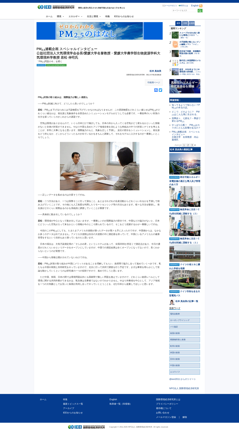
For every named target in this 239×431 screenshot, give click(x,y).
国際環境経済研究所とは (168, 399)
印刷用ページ (154, 82)
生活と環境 (92, 16)
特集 (107, 16)
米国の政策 (175, 352)
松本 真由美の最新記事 (181, 149)
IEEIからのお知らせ (124, 16)
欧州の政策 (175, 346)
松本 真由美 (155, 71)
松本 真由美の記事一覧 (187, 301)
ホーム (49, 16)
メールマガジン (171, 6)
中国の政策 (175, 365)
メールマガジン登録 (166, 417)
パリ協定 (174, 327)
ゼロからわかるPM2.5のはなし (56, 65)
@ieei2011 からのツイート (182, 379)
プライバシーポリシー (167, 404)
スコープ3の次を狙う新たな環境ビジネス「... (189, 34)
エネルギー (74, 16)
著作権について (164, 408)
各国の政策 (175, 333)
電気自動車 (175, 314)
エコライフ (175, 372)
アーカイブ (68, 408)
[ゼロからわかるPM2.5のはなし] (100, 31)
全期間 (192, 23)
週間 (178, 23)
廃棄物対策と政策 (178, 339)
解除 (185, 417)
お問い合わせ (162, 413)
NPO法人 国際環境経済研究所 (184, 388)
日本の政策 (175, 359)
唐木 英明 (190, 63)
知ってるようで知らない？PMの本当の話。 (186, 106)
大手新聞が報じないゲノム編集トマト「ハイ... (190, 43)
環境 (59, 16)
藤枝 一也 (184, 37)
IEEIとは (184, 6)
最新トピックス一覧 (73, 404)
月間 (185, 23)
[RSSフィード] (200, 5)
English (195, 5)
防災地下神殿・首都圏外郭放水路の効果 (190, 52)
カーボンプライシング (179, 320)
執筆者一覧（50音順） (121, 404)
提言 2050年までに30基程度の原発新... (189, 70)
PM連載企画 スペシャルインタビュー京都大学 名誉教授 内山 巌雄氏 (186, 136)
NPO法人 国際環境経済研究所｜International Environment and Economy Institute (57, 7)
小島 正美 (184, 47)
